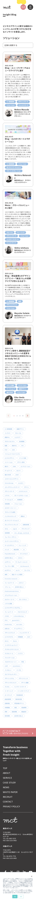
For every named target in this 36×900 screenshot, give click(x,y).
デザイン (26, 487)
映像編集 (20, 637)
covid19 (20, 483)
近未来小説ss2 (19, 587)
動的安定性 (19, 699)
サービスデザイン (9, 545)
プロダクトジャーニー (11, 662)
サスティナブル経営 (10, 512)
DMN (14, 466)
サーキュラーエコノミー (21, 562)
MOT (28, 637)
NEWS (6, 787)
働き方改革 (8, 475)
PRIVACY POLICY (11, 806)
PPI (22, 445)
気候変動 (7, 504)
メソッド (7, 549)
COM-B (20, 558)
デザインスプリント (10, 633)
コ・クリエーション (25, 466)
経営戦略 (14, 712)
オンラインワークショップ (12, 520)
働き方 (6, 466)
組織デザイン (20, 429)
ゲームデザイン (18, 628)
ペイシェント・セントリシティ (12, 454)
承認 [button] (15, 896)
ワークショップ (9, 500)
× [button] (32, 876)
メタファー (21, 583)
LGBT (6, 666)
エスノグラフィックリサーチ (12, 487)
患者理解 (21, 441)
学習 (22, 662)
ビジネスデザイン (9, 458)
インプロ (18, 670)
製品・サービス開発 (17, 574)
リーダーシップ (9, 691)
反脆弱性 (7, 703)
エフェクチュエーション (11, 595)
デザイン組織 (24, 682)
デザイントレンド (23, 678)
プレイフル (27, 570)
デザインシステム (9, 678)
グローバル (18, 433)
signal (15, 529)
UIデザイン (8, 562)
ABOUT (6, 772)
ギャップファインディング (11, 524)
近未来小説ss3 (18, 716)
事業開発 (19, 500)
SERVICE (7, 777)
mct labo (19, 624)
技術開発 (7, 533)
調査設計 (23, 712)
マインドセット (24, 554)
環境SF (23, 516)
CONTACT (8, 801)
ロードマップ (8, 695)
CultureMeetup (19, 616)
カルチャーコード (9, 599)
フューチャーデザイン (11, 537)
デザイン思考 (21, 462)
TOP (5, 768)
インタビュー (8, 670)
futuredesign (9, 483)
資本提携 (7, 716)
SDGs (6, 529)
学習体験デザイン (19, 703)
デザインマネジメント (11, 682)
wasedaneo (16, 666)
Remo (15, 641)
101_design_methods (21, 533)
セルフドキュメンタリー (11, 674)
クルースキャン (23, 599)
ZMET (17, 475)
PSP (6, 450)
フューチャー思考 (10, 566)
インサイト (7, 433)
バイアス (20, 653)
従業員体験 (26, 524)
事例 (6, 574)
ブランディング (25, 529)
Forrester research (11, 579)
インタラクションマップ (11, 645)
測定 (15, 707)
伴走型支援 (19, 695)
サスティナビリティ (10, 441)
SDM (13, 450)
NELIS (6, 641)
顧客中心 (7, 437)
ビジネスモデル (9, 637)
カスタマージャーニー (11, 508)
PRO (6, 620)
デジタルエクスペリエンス (12, 649)
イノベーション (9, 462)
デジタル (7, 687)
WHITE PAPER (10, 792)
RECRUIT (7, 796)
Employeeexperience (12, 591)
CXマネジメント (23, 491)
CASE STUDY (9, 782)
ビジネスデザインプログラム (12, 608)
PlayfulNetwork (10, 554)
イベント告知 (22, 458)
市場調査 (7, 707)
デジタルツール (9, 653)
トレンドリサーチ (24, 633)
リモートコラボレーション (21, 495)
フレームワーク (9, 612)
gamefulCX (15, 620)
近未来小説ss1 (9, 558)
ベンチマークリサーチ (20, 687)
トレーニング (22, 545)
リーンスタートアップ (23, 691)
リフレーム (7, 587)
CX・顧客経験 (8, 429)
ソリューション (18, 504)
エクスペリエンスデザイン (12, 479)
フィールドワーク (9, 583)
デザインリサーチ (9, 491)
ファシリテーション (10, 658)
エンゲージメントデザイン (12, 541)
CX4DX (7, 616)
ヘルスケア (17, 437)
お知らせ (7, 628)
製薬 (6, 445)
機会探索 (16, 549)
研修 (6, 712)
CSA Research (24, 566)
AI (24, 549)
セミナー (18, 470)
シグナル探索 (8, 603)
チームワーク (8, 470)
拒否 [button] (21, 896)
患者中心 (14, 445)
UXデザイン (8, 570)
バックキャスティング (10, 516)
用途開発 (23, 707)
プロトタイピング (22, 612)
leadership (8, 624)
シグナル (7, 495)
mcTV (18, 570)
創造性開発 (8, 699)
